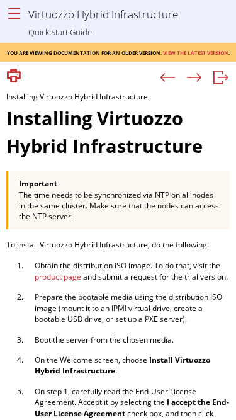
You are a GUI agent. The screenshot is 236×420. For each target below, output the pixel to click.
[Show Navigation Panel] (14, 14)
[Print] (14, 76)
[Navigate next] (194, 78)
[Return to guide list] (220, 78)
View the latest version (195, 52)
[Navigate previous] (167, 78)
